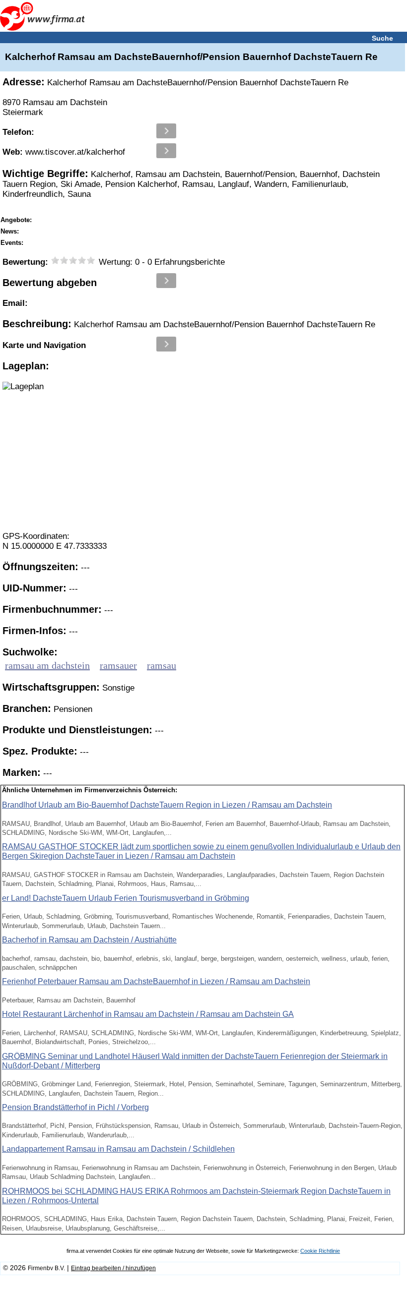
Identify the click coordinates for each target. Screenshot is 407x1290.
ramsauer (118, 665)
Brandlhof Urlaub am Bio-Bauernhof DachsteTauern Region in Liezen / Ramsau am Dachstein (167, 805)
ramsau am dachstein (47, 665)
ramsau (161, 665)
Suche (382, 38)
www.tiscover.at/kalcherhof (63, 152)
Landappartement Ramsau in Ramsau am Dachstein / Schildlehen (118, 1149)
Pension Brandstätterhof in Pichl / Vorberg (75, 1107)
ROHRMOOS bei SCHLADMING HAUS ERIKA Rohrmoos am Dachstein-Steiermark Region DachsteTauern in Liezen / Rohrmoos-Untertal (196, 1196)
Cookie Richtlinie (320, 1251)
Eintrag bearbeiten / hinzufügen (113, 1268)
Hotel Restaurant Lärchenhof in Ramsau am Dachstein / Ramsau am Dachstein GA (148, 1014)
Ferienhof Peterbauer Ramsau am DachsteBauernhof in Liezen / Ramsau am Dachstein (156, 981)
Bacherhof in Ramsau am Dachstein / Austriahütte (89, 940)
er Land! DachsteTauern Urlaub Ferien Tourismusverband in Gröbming (125, 898)
